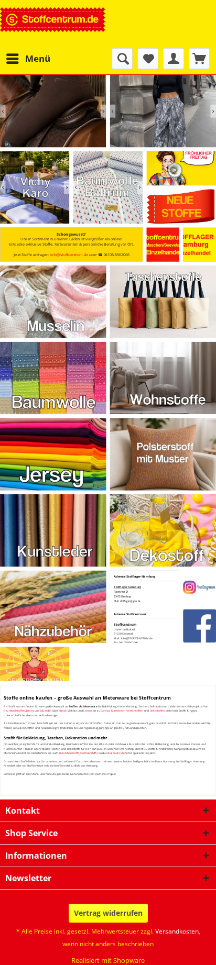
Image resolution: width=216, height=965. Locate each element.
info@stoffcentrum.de (69, 255)
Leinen (87, 711)
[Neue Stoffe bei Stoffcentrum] (181, 206)
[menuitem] (28, 58)
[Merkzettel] (147, 58)
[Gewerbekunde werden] (35, 663)
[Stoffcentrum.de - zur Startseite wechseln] (52, 24)
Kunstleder (118, 711)
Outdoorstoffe (89, 753)
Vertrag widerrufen (108, 913)
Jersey (30, 711)
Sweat (63, 711)
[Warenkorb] (199, 58)
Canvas (105, 711)
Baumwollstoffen (14, 711)
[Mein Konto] (173, 58)
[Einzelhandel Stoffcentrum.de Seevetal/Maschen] (163, 244)
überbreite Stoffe (117, 753)
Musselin (46, 711)
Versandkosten (177, 931)
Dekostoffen (157, 711)
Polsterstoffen (134, 711)
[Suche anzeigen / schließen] (122, 58)
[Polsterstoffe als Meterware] (163, 454)
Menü (37, 58)
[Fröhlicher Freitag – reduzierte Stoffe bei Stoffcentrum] (181, 168)
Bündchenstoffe (69, 753)
